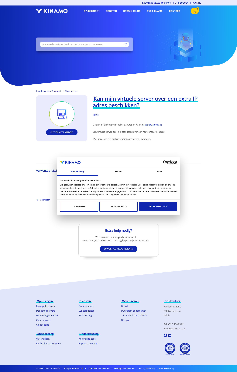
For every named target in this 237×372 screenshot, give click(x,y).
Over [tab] (159, 171)
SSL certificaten (86, 310)
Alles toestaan (158, 206)
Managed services (45, 306)
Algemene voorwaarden (99, 368)
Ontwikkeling (131, 11)
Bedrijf (124, 306)
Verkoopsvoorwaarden (124, 368)
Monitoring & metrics (47, 315)
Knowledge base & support (156, 3)
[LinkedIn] (169, 335)
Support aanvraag (88, 343)
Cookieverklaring (166, 368)
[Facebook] (165, 335)
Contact (174, 11)
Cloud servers (71, 91)
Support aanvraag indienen (118, 248)
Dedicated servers (45, 310)
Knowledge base (87, 338)
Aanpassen (117, 206)
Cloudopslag (42, 324)
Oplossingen (91, 11)
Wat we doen (43, 338)
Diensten (111, 11)
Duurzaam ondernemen (133, 310)
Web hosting (85, 315)
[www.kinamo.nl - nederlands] (52, 10)
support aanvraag (152, 124)
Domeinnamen (86, 306)
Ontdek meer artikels (61, 132)
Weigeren (79, 206)
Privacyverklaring (147, 368)
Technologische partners (134, 315)
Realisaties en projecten (48, 343)
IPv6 (96, 115)
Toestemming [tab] (77, 171)
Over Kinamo (155, 11)
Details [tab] (118, 171)
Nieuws (125, 320)
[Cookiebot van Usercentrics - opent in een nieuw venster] (165, 162)
